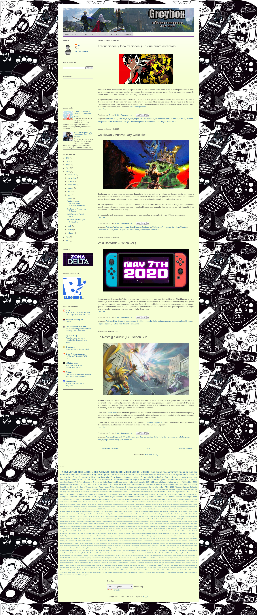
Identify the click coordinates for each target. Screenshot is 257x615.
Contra (129, 518)
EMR (187, 523)
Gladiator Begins (97, 531)
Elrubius (104, 526)
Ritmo (116, 557)
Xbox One (164, 477)
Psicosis (107, 555)
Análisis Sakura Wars (67, 511)
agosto (71, 188)
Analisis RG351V (85, 506)
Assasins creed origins (190, 511)
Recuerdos (102, 230)
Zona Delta (171, 122)
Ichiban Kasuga (104, 536)
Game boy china (186, 528)
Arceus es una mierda (152, 511)
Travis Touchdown (121, 567)
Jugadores (112, 482)
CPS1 (190, 514)
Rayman (140, 555)
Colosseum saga (75, 518)
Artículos (115, 34)
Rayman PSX (148, 555)
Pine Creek (155, 553)
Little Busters (171, 540)
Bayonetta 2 (140, 514)
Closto (179, 516)
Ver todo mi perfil (81, 51)
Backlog (76, 484)
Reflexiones (117, 122)
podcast (185, 477)
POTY (165, 494)
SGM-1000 (150, 557)
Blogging (63, 480)
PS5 (181, 484)
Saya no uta (192, 484)
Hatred (98, 533)
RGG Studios (126, 555)
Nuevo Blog (77, 550)
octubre (71, 181)
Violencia (175, 567)
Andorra (106, 509)
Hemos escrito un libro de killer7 (77, 349)
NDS (147, 482)
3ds (84, 501)
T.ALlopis (158, 497)
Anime (81, 482)
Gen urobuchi (70, 531)
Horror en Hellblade (171, 533)
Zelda (69, 572)
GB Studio (166, 528)
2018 (68, 237)
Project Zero (70, 555)
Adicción (143, 501)
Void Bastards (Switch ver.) (117, 243)
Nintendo (188, 321)
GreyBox (129, 119)
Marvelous (111, 543)
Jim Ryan (187, 536)
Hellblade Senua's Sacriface (116, 533)
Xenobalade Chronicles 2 (114, 570)
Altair (164, 501)
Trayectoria (130, 567)
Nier (77, 548)
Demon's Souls (128, 521)
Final (68, 492)
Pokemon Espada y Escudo (178, 553)
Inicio (148, 448)
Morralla (142, 482)
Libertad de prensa (136, 540)
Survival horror (175, 482)
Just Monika (127, 538)
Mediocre (127, 543)
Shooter (70, 562)
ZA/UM (65, 572)
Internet (159, 492)
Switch (115, 324)
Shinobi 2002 (111, 413)
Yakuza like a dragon (173, 570)
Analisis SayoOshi (158, 506)
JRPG (82, 480)
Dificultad (185, 521)
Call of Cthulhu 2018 (72, 516)
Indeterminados (122, 536)
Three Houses (104, 487)
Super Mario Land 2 (125, 565)
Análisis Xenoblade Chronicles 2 (97, 511)
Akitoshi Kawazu (157, 501)
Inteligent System (152, 536)
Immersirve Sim (150, 492)
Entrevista (137, 526)
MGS (72, 543)
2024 (68, 158)
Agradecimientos (66, 484)
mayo (70, 198)
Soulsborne (154, 562)
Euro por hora (145, 526)
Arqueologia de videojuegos (173, 511)
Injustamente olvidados (185, 475)
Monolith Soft (102, 545)
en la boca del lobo (158, 499)
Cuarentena (164, 518)
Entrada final (130, 526)
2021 (68, 168)
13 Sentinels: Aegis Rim (184, 499)
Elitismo (99, 526)
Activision (128, 501)
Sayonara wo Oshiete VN (68, 560)
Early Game (193, 523)
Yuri (61, 572)
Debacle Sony (114, 521)
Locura (62, 543)
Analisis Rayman (96, 506)
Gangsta (63, 531)
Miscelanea (76, 545)
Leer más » (102, 109)
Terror (159, 475)
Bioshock (155, 514)
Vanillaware (159, 567)
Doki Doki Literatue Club (113, 523)
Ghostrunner (87, 531)
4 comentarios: (127, 433)
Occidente (90, 550)
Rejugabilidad (168, 555)
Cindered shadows (170, 516)
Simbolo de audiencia (86, 562)
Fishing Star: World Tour (123, 528)
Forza (132, 528)
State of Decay (186, 562)
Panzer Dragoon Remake (185, 550)
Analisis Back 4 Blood (173, 501)
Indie (155, 321)
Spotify (82, 487)
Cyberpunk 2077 (71, 521)
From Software (158, 528)
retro (116, 230)
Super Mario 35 (86, 565)
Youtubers (193, 570)
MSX (83, 543)
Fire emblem (171, 480)
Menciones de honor (175, 543)
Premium (63, 555)
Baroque (128, 514)
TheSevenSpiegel (137, 122)
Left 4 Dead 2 (96, 540)
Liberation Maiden (124, 540)
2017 (68, 241)
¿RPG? (166, 487)
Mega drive (114, 494)
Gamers (194, 528)
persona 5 (163, 572)
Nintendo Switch (103, 548)
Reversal (73, 557)
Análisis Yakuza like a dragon (117, 511)
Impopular (138, 119)
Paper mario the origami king (73, 553)
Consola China (96, 489)
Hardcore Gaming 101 (75, 320)
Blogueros (162, 514)
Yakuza (164, 570)
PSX (151, 482)
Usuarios (149, 567)
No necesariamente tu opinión (166, 119)
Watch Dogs (98, 570)
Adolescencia (180, 487)
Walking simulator (71, 570)
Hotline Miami (182, 533)
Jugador (115, 538)
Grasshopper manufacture (134, 531)
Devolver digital (145, 489)
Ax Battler (91, 514)
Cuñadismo (185, 518)
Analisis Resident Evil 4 (109, 506)
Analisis (155, 472)
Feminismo (64, 528)
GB (72, 492)
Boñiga (177, 514)
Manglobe (92, 543)
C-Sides (69, 372)
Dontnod (123, 523)
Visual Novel (142, 480)
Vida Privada (168, 567)
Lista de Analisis (164, 321)
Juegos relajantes (107, 538)
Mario (97, 543)
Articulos (109, 119)
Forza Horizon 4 (149, 528)
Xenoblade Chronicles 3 (153, 570)
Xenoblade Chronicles (124, 487)
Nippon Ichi (111, 548)
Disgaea (95, 523)
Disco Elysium (83, 523)
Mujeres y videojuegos (132, 545)
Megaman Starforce (159, 543)
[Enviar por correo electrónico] (137, 115)
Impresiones (113, 536)
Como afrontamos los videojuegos (86, 477)
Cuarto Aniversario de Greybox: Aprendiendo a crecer (83, 114)
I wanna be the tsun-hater (90, 536)
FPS (192, 489)
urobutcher (78, 574)
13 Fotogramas (72, 363)
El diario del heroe (90, 526)
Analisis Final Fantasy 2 (88, 504)
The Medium (93, 567)
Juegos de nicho (180, 492)
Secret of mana (92, 560)
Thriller (99, 567)
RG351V (118, 555)
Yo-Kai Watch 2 (185, 570)
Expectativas (154, 526)
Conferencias (122, 518)
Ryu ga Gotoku (138, 557)
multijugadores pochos (153, 572)
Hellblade (103, 533)
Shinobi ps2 (64, 562)
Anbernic (89, 509)
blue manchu (131, 321)
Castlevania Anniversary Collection (122, 135)
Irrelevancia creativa (165, 536)
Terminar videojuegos (184, 497)
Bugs (181, 514)
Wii (148, 480)
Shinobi (133, 497)
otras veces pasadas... (138, 107)
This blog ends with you (76, 327)
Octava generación (100, 550)
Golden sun (130, 437)
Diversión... (102, 523)
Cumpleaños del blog (175, 518)
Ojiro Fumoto (126, 550)
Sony (146, 497)
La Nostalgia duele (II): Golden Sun (122, 337)
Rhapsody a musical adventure (95, 557)
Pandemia (181, 494)
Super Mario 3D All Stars (99, 565)
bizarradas (147, 499)
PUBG (161, 550)
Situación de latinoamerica (109, 562)
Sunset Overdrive (75, 565)
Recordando (176, 477)
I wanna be (125, 492)
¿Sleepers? (85, 574)
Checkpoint (70, 347)
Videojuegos (161, 122)
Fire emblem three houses (86, 528)
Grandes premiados (100, 482)
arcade (99, 572)
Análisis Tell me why (80, 511)
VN (183, 482)
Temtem (142, 565)
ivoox (135, 487)
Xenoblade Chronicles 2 (138, 570)
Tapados (172, 497)
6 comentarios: (127, 223)
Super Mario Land (113, 565)
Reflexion (156, 477)
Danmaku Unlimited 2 (95, 521)
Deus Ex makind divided (157, 521)
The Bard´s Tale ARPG (163, 565)
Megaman (149, 543)
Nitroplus (159, 494)
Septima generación (129, 560)
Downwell (130, 523)
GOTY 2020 (108, 484)
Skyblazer (121, 562)
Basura (133, 514)
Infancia (130, 536)
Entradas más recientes (109, 448)
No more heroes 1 (131, 548)
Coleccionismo (64, 518)
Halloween (166, 475)
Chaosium (152, 516)
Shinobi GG (184, 560)
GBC (75, 492)
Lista (95, 480)
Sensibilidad (64, 487)
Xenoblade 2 (126, 570)
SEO (144, 557)
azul (103, 572)
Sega (135, 480)
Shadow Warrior (141, 560)
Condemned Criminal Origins (109, 518)
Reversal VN (80, 557)
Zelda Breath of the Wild (79, 572)
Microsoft (122, 494)
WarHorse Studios (82, 570)
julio (69, 191)
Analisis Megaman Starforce (183, 504)
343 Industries (77, 501)
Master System (119, 543)
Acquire (122, 501)
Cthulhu (130, 489)
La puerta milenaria (85, 540)
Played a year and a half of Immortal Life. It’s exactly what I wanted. (77, 340)
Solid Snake (137, 562)
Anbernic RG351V (98, 509)
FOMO (165, 526)
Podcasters (73, 497)
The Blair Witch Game (73, 567)
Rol (189, 480)
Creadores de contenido (152, 518)
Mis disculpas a (182, 480)
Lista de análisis (178, 321)
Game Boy (118, 484)
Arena (162, 511)
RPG (131, 480)
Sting (67, 565)
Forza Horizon (139, 528)
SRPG (156, 557)
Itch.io (176, 536)
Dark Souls (106, 521)
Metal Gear (185, 543)
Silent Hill (76, 562)
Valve (154, 567)
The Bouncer (85, 567)
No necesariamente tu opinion (127, 477)
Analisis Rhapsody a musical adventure (140, 506)
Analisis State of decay (171, 506)
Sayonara (179, 557)
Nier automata (150, 494)
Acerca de (89, 34)
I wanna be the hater (137, 492)
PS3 (169, 494)
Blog (115, 119)
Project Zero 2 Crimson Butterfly (94, 555)
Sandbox (161, 557)
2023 (68, 161)
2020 (68, 172)
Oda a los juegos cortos (113, 550)
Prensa (93, 497)
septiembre (72, 185)
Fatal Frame (185, 526)
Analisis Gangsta (112, 504)
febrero (71, 233)
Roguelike (107, 324)
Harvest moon (90, 533)
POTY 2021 (154, 550)
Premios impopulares (121, 480)
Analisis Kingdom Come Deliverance (163, 504)
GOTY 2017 (177, 528)
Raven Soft (134, 555)
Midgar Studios (68, 545)
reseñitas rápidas (66, 482)
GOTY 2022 (90, 492)
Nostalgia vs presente (190, 548)
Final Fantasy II (73, 528)
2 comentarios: (127, 115)
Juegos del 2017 (87, 538)
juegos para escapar (130, 572)
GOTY (128, 475)
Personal (110, 553)
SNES (107, 497)
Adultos (149, 501)
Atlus (187, 487)
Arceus (143, 511)
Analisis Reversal (122, 506)
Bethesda (193, 487)
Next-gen (73, 548)
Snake (131, 562)
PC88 (148, 550)
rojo (65, 574)
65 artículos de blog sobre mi (95, 501)
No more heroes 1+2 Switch (146, 548)
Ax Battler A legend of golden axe (105, 514)
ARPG (106, 501)
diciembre (72, 174)
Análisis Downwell (169, 509)
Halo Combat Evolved (176, 531)
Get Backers (79, 531)
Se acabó (84, 560)
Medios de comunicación (138, 543)
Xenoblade (188, 482)
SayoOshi (173, 557)
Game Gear (99, 492)
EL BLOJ (69, 310)
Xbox (138, 475)
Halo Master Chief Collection (77, 533)
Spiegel (126, 122)
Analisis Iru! (147, 504)
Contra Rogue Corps (138, 518)
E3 (185, 523)
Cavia (146, 516)
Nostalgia (152, 475)
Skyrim (126, 562)
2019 (71, 501)
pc (170, 477)
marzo (70, 230)
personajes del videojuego (175, 572)
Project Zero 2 (79, 555)
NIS (183, 545)
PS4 (133, 475)
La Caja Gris (89, 480)
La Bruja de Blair (65, 540)
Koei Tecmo (64, 494)
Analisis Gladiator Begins (126, 504)
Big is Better (148, 514)
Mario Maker (103, 543)
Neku (137, 494)
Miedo (128, 494)
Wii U (104, 570)
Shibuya (127, 497)
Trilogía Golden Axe (140, 567)
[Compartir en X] (142, 115)
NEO (161, 545)
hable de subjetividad (155, 422)
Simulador (140, 497)
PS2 (111, 480)
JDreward (181, 536)
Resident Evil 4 (65, 557)
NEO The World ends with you (172, 545)
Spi (79, 45)
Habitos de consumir (130, 484)
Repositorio (157, 482)
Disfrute (90, 523)
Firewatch (98, 528)
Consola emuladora (109, 489)
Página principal (72, 34)
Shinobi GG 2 (192, 560)
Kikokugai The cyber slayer (151, 538)
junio (70, 195)
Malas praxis (133, 482)
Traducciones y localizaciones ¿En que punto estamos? (137, 46)
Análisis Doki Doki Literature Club (153, 509)
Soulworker (168, 562)
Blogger (145, 596)
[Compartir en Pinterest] (147, 115)
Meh (167, 543)
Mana (86, 543)
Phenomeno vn (139, 553)
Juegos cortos (68, 538)
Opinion (182, 119)
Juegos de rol (192, 492)
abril (70, 226)
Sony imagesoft (146, 562)
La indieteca (75, 540)
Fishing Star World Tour (108, 528)
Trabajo (104, 567)
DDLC (79, 521)
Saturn (167, 557)
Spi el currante (176, 562)
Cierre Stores (160, 516)
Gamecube (108, 492)
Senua (120, 560)
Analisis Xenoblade (66, 509)
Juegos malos (97, 538)
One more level (135, 550)
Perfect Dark (86, 553)
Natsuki (187, 545)
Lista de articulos (148, 540)
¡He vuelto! (159, 487)
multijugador (141, 572)
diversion (121, 572)
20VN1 (76, 482)
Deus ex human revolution (173, 521)
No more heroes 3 (172, 548)
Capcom (83, 484)
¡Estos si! (169, 499)
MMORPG (78, 543)
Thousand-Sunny (92, 487)
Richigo (107, 557)
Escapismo (88, 482)
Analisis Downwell (186, 501)
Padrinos (166, 550)
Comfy (89, 484)
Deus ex (136, 489)
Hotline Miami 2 (192, 533)
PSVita (174, 494)
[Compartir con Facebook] (145, 115)
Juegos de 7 (78, 538)
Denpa (147, 521)
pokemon (151, 487)
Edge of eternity (65, 526)
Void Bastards (124, 324)
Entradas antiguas (185, 448)
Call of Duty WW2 (93, 516)
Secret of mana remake (105, 560)
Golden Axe (117, 492)
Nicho (142, 494)
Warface (91, 570)
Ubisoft (112, 487)
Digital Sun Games (72, 523)
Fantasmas (177, 526)
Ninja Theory (83, 548)
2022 (68, 165)
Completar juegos (85, 518)
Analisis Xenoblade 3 (79, 509)
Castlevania (146, 227)
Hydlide (62, 536)
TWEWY (165, 497)
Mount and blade (120, 545)
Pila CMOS (148, 553)
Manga (106, 494)
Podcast (127, 34)
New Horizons (65, 548)
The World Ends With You (88, 499)
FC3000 (160, 526)
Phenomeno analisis (128, 553)
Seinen (115, 560)
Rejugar (175, 555)
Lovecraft (68, 543)
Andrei (111, 509)
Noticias (62, 550)
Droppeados (173, 523)
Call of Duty (83, 516)
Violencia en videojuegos (186, 567)
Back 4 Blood (121, 514)
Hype (67, 536)
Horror (103, 477)
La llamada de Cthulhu (84, 494)
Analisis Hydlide (139, 504)
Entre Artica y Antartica (75, 354)
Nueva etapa (69, 550)
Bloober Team (170, 514)
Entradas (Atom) (151, 455)
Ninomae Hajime (92, 548)
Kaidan (133, 538)
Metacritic (141, 484)
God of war (114, 531)
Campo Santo (104, 516)
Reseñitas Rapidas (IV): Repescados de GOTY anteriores (83, 135)
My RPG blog (71, 336)
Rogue (100, 324)
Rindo (112, 557)
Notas (177, 484)
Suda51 (152, 497)
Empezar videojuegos (177, 489)
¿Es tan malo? (146, 477)
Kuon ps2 (189, 538)
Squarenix (166, 482)
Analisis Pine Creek (74, 506)
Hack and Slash (160, 531)
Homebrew (147, 533)
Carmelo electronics (115, 516)
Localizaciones (148, 119)
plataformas (142, 487)
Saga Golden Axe (116, 497)
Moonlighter (110, 545)
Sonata (68, 322)
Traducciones (150, 122)
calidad (115, 572)
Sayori (79, 560)
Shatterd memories (152, 560)
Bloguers (121, 119)
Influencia (144, 536)
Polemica (81, 497)
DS (93, 484)
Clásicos (87, 489)
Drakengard (165, 523)
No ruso (180, 548)
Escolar (188, 489)
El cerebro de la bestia (78, 526)
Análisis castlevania (121, 227)
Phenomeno (117, 553)
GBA (123, 437)
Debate (121, 521)
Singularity (97, 562)
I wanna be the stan (75, 536)
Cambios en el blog (67, 489)
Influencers (136, 536)
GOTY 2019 (99, 484)
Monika (96, 545)
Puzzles (112, 555)
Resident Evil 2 (192, 555)
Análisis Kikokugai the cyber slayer (186, 509)
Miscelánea (110, 477)
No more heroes (121, 548)
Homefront (155, 533)
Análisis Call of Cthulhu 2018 (133, 509)
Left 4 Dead (98, 494)
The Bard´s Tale (151, 565)
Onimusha (143, 550)
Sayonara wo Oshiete (190, 557)
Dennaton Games (139, 521)
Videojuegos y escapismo (107, 499)
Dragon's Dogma (138, 523)
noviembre (72, 178)
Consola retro (122, 489)
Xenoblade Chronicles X (134, 499)
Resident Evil (182, 555)
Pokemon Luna (192, 553)
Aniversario (192, 477)
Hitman (141, 533)
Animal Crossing (119, 509)
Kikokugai (139, 538)
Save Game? (71, 381)
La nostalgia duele (151, 437)
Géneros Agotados (149, 531)
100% (174, 499)
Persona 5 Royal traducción (98, 553)
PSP (185, 484)
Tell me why (136, 565)
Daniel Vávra (85, 521)
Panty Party (172, 550)
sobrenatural (70, 574)
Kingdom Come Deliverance (168, 538)
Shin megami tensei (164, 560)
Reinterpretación (158, 555)
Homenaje (161, 533)
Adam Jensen (136, 501)
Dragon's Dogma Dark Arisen (153, 523)
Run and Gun (128, 557)
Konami (72, 494)
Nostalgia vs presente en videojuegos (160, 484)
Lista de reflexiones (160, 540)
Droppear (181, 523)
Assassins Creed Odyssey (79, 514)
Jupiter (121, 538)
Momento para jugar (87, 545)
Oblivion (84, 550)
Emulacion (122, 526)
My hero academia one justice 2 (150, 545)
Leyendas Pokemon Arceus (109, 540)
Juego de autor (168, 492)
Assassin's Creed (65, 514)
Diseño (154, 489)
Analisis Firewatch (101, 504)
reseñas (110, 230)
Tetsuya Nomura (73, 499)
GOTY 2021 (81, 492)
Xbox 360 (120, 499)
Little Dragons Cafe (181, 540)
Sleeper (73, 487)
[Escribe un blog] (140, 115)
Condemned (96, 518)
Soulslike (162, 562)
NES (133, 494)
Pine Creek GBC (164, 553)
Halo (167, 531)
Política (87, 497)
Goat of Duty (107, 531)
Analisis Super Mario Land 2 (188, 506)
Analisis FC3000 (76, 504)
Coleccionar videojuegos (189, 516)
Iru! (172, 536)
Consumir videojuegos (158, 480)
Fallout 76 (171, 526)
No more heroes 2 (160, 548)
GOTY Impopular (73, 480)
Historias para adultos (132, 533)
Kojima (180, 538)
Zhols (89, 572)
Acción (111, 501)
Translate (116, 590)
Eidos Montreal (162, 489)
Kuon (184, 538)
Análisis (102, 34)
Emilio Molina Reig (112, 526)
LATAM (194, 538)
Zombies (94, 572)
